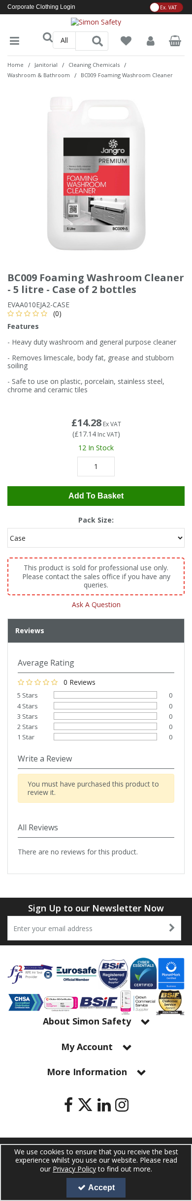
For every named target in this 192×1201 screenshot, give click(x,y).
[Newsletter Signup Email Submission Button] (172, 928)
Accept (101, 1187)
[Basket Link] (175, 42)
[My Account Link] (151, 41)
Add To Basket (96, 496)
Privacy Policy (74, 1168)
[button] (36, 313)
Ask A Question (96, 604)
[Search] (97, 41)
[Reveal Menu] (14, 41)
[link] (68, 1105)
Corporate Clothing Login (41, 6)
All (64, 40)
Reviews (29, 630)
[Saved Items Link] (126, 41)
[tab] (96, 630)
